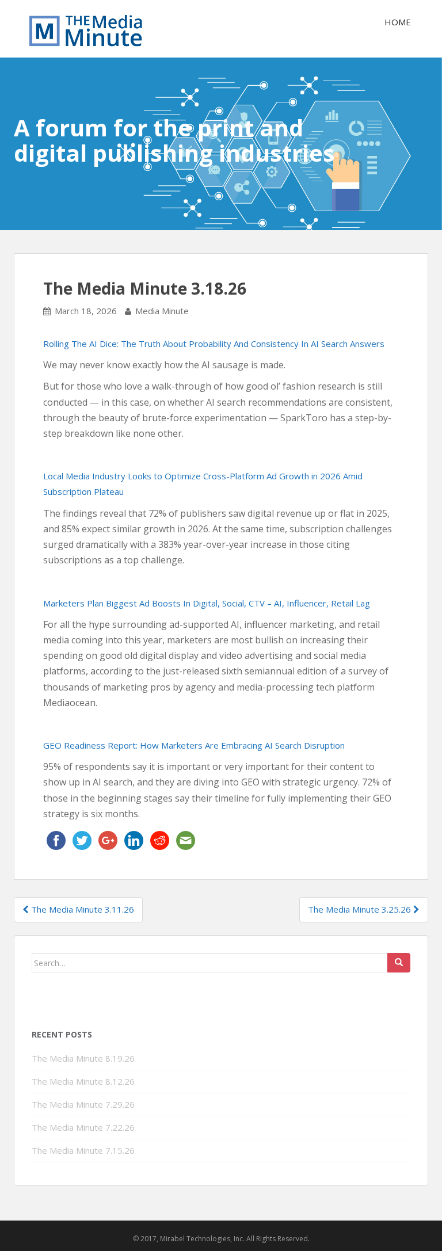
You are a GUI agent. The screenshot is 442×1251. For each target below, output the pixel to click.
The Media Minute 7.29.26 (83, 1104)
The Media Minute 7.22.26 (83, 1127)
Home (397, 22)
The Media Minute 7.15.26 (83, 1150)
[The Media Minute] (86, 29)
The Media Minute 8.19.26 (83, 1058)
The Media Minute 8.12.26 (83, 1081)
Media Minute (162, 310)
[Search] (398, 962)
